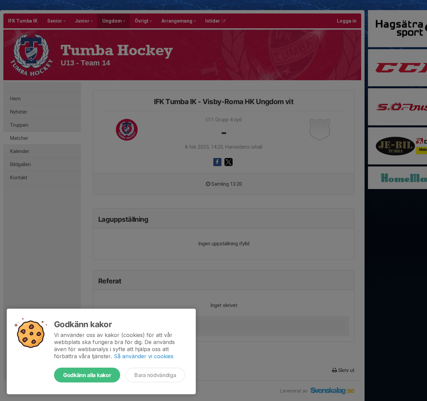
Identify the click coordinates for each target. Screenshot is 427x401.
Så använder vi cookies (144, 356)
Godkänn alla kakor (87, 375)
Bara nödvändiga (155, 375)
